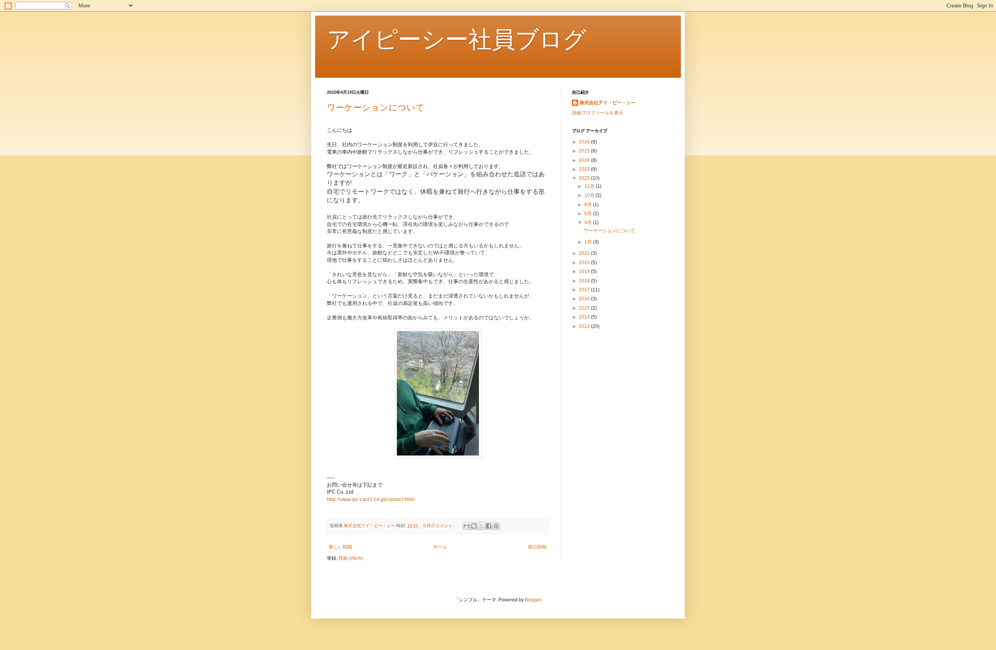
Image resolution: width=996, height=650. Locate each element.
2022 (585, 178)
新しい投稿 (340, 547)
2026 (585, 142)
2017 (585, 290)
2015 (585, 308)
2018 (585, 281)
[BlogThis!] (474, 526)
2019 (585, 271)
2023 (585, 169)
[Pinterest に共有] (496, 526)
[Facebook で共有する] (489, 526)
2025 (585, 151)
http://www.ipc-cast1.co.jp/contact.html (370, 499)
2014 (585, 317)
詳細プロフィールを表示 (597, 113)
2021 (585, 253)
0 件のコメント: (439, 525)
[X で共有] (481, 526)
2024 (585, 160)
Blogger (533, 600)
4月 (588, 222)
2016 (585, 298)
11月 (590, 186)
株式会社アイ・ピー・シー (608, 102)
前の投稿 (537, 547)
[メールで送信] (466, 526)
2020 (585, 262)
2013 (585, 326)
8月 (588, 204)
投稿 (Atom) (350, 558)
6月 (588, 213)
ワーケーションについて (375, 107)
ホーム (440, 547)
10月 (590, 195)
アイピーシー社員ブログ (456, 39)
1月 (588, 242)
